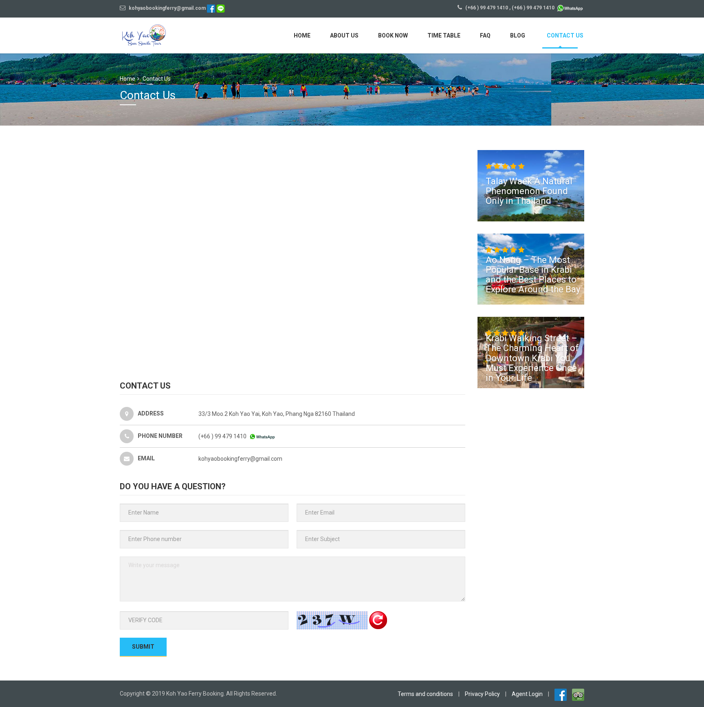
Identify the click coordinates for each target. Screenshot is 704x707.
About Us (344, 35)
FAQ (485, 35)
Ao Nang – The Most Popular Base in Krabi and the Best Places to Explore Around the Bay (533, 274)
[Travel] (158, 34)
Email (146, 458)
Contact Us (565, 35)
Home (302, 35)
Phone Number (160, 435)
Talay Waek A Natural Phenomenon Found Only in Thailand (529, 191)
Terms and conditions (425, 694)
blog (517, 35)
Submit (143, 646)
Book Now (393, 35)
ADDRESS (151, 413)
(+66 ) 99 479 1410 (486, 8)
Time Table (443, 35)
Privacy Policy (482, 694)
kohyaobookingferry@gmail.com (167, 8)
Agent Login (527, 694)
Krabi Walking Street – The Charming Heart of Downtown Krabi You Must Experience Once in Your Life (532, 358)
